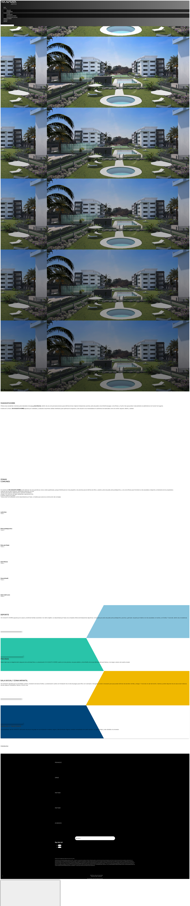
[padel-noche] (12, 451)
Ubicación (9, 10)
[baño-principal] (12, 439)
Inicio (5, 7)
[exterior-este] (12, 428)
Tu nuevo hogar (7, 12)
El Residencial (9, 11)
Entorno (5, 8)
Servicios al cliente (8, 18)
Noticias (5, 21)
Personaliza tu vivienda (11, 15)
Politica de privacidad (96, 875)
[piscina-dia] (12, 462)
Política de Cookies (96, 876)
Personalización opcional (12, 17)
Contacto (5, 19)
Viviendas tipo (10, 14)
